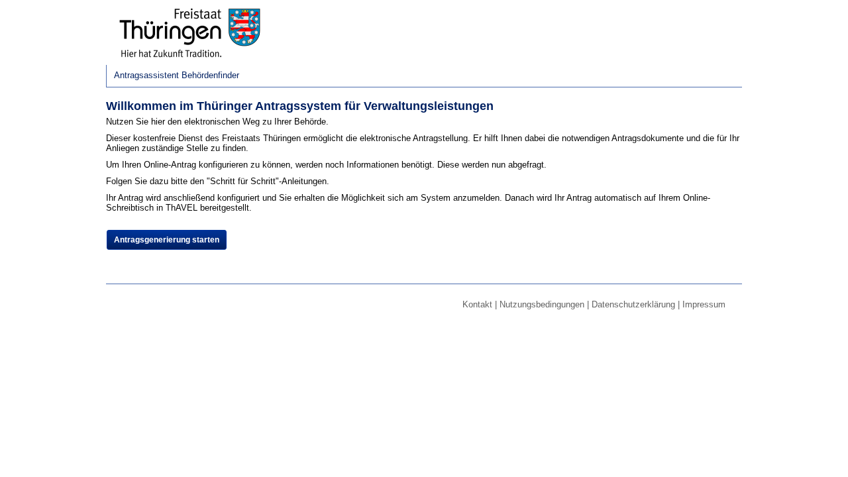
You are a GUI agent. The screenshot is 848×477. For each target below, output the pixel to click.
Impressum (703, 304)
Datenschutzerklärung (633, 304)
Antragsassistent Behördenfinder (176, 75)
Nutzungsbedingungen (542, 304)
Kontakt (477, 304)
